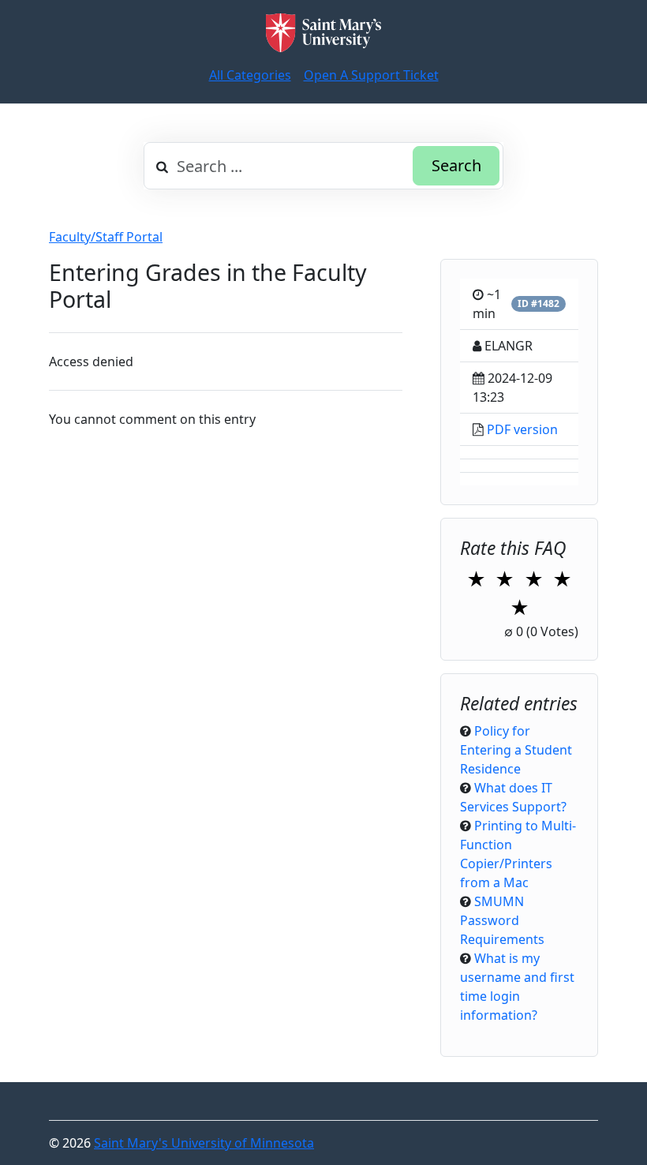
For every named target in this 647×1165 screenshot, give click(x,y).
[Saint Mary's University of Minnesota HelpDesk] (323, 33)
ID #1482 (538, 303)
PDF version (522, 429)
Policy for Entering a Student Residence (516, 749)
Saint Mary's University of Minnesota (204, 1143)
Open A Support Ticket (371, 75)
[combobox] (323, 165)
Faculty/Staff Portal (106, 236)
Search (456, 165)
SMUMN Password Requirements (502, 920)
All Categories (250, 75)
